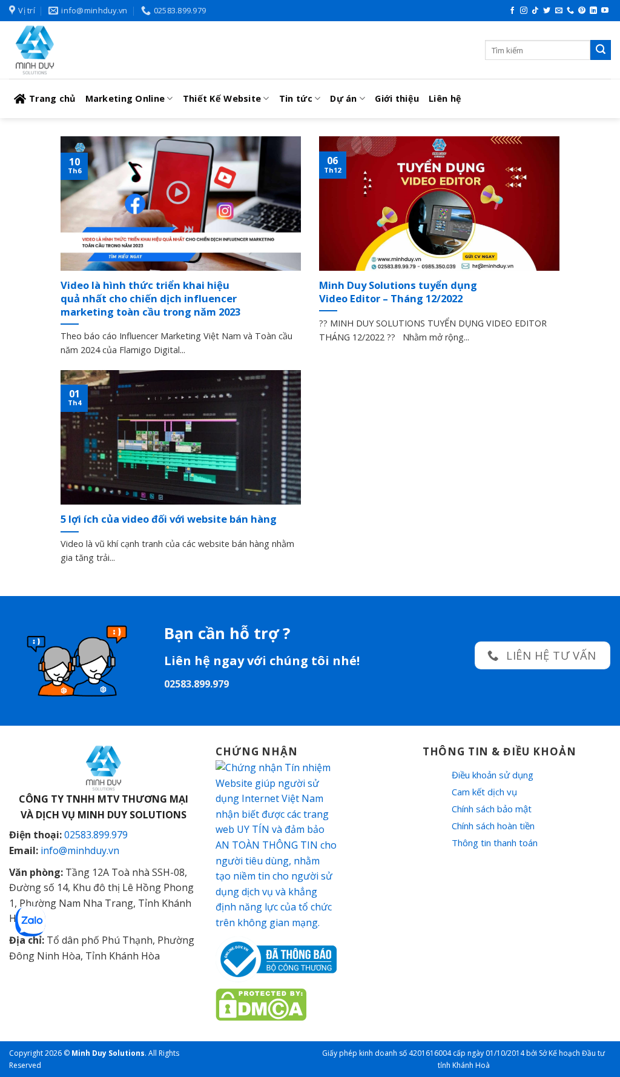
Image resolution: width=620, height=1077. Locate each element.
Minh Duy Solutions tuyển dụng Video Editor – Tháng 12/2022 (398, 292)
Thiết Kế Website (222, 98)
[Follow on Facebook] (512, 11)
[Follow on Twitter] (546, 11)
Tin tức (295, 98)
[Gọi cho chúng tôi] (570, 11)
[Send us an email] (558, 11)
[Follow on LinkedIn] (593, 11)
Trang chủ (52, 98)
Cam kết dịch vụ (484, 792)
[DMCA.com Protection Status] (261, 1003)
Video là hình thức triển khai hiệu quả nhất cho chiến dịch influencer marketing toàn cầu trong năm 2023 (150, 298)
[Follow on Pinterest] (581, 11)
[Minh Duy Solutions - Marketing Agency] (100, 50)
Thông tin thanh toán (495, 843)
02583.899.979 (96, 834)
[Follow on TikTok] (535, 11)
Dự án (343, 98)
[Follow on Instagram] (523, 11)
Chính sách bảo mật (492, 809)
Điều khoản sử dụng (492, 775)
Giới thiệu (397, 98)
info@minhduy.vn (80, 850)
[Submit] (600, 50)
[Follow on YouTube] (604, 11)
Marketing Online (125, 98)
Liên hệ (445, 98)
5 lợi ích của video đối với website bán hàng (169, 519)
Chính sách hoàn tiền (493, 826)
